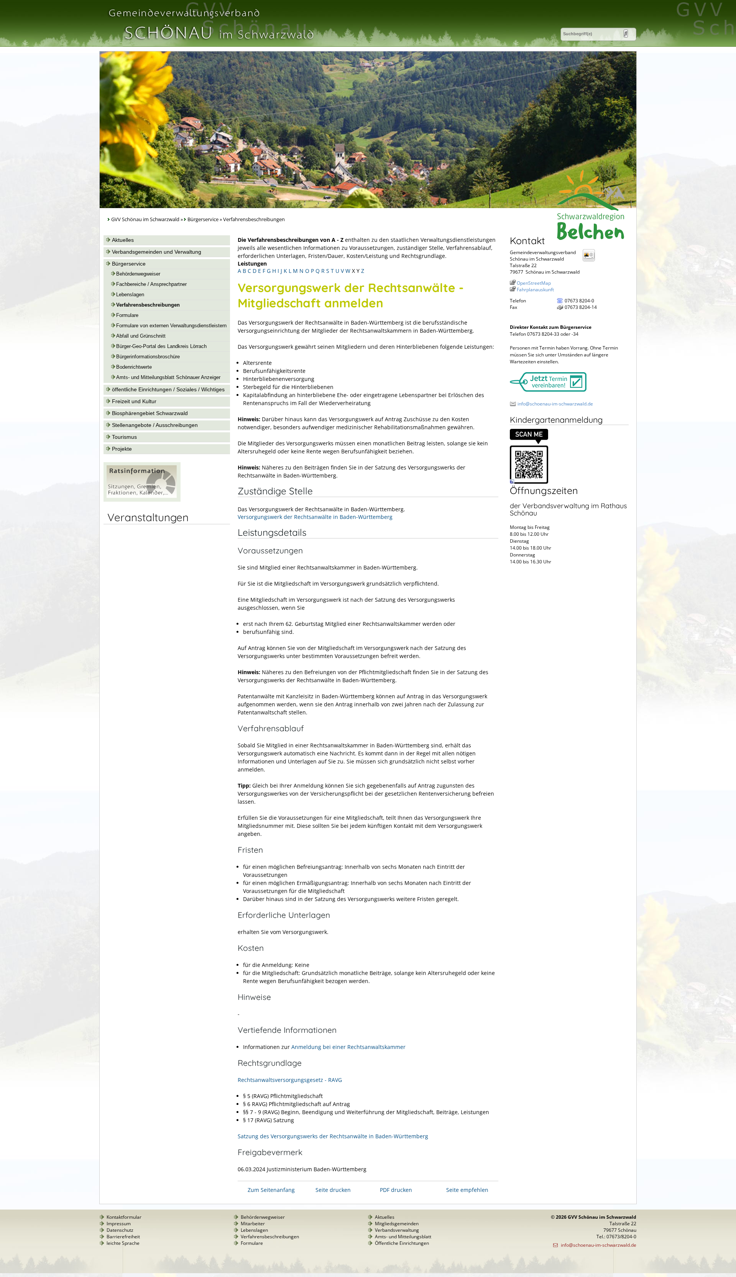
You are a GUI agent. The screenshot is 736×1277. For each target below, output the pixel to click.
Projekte (122, 449)
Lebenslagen (130, 294)
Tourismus (124, 437)
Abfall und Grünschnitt (141, 336)
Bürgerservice (203, 219)
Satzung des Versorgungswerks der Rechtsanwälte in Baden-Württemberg (333, 1136)
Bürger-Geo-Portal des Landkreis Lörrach (161, 346)
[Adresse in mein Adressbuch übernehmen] (591, 260)
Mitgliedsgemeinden (397, 1223)
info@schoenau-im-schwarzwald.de (555, 403)
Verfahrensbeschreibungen (148, 305)
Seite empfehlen (467, 1189)
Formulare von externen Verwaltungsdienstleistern (171, 325)
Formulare (127, 315)
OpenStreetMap (534, 283)
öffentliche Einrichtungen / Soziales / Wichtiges (168, 389)
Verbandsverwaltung (397, 1230)
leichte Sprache (123, 1243)
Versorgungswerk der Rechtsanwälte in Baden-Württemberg (315, 516)
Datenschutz (120, 1230)
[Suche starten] (626, 34)
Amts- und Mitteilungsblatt (403, 1236)
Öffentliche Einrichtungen (402, 1243)
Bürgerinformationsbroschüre (148, 356)
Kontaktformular (124, 1217)
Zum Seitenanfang (271, 1189)
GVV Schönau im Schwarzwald (145, 219)
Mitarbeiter (253, 1223)
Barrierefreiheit (123, 1236)
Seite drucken (333, 1189)
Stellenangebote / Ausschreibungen (155, 425)
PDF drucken (396, 1189)
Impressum (119, 1223)
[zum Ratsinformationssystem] (142, 500)
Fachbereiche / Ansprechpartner (151, 284)
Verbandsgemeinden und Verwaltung (156, 252)
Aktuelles (123, 240)
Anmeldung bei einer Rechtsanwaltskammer (348, 1046)
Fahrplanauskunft (535, 289)
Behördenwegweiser (138, 274)
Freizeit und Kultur (134, 401)
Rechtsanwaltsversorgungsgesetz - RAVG (290, 1079)
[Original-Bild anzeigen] (529, 482)
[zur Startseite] (210, 43)
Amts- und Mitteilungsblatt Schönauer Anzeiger (168, 377)
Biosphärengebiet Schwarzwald (150, 413)
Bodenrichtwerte (134, 367)
